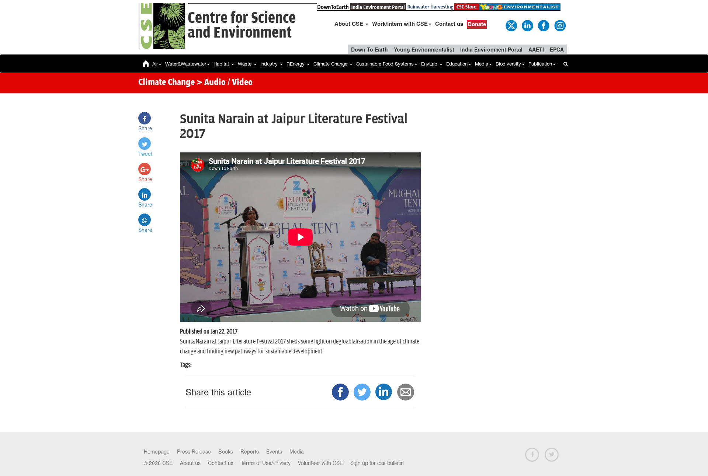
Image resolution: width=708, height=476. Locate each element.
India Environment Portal (491, 49)
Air (155, 64)
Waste (245, 64)
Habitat (222, 64)
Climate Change (331, 64)
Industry (269, 64)
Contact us (449, 24)
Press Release (194, 452)
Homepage (157, 452)
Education (457, 64)
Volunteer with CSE (320, 463)
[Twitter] (510, 25)
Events (274, 452)
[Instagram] (559, 25)
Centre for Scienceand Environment (242, 26)
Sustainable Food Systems (385, 64)
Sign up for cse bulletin (377, 463)
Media (481, 64)
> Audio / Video (225, 82)
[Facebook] (543, 25)
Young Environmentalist (424, 49)
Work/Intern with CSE (400, 24)
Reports (249, 452)
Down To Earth (369, 49)
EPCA (557, 49)
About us (190, 463)
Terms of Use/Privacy (266, 463)
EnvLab (430, 64)
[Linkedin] (526, 25)
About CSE (349, 24)
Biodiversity (508, 64)
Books (225, 452)
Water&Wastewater (185, 64)
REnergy (296, 64)
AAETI (536, 49)
